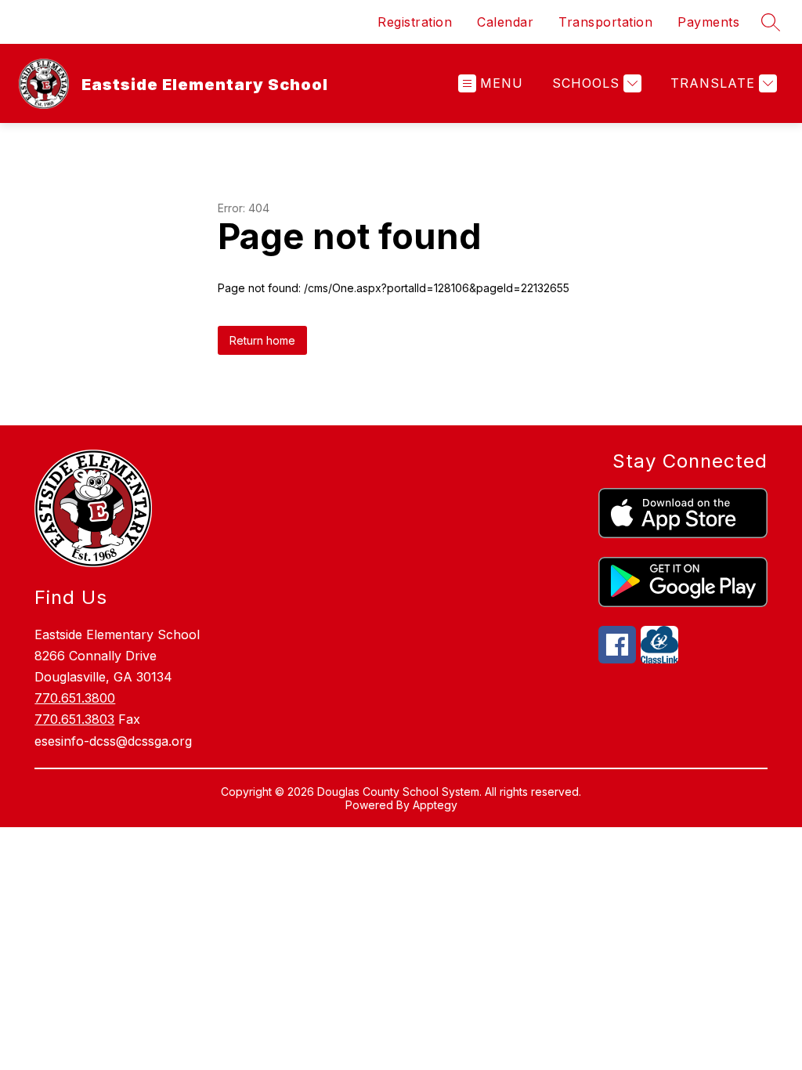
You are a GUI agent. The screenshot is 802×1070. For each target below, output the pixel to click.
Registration (415, 22)
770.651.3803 (74, 719)
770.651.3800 (74, 698)
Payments (708, 22)
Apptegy (435, 805)
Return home (262, 340)
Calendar (505, 22)
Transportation (605, 22)
